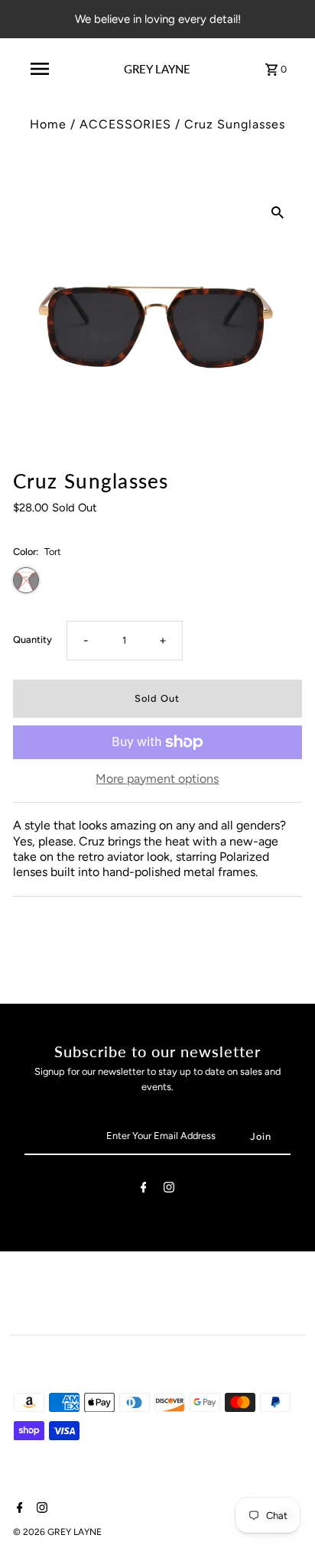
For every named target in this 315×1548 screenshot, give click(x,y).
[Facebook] (144, 1190)
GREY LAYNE (157, 69)
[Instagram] (169, 1190)
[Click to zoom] (277, 212)
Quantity (32, 639)
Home (48, 124)
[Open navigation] (39, 69)
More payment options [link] (157, 778)
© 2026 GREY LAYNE (57, 1532)
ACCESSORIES (125, 124)
